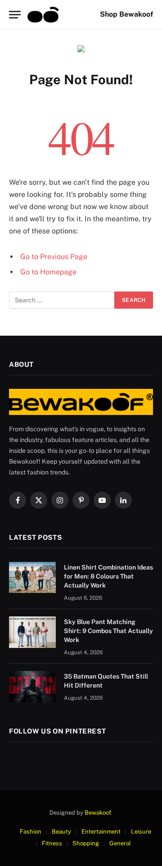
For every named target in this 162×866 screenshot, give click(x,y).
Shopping (85, 843)
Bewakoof (98, 812)
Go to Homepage (48, 272)
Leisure (141, 831)
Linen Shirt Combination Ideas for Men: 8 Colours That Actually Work (108, 576)
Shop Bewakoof (126, 14)
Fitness (52, 843)
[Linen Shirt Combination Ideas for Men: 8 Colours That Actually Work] (32, 577)
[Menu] (15, 15)
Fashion (30, 831)
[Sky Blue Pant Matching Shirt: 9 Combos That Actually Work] (32, 631)
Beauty (61, 831)
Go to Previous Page (53, 256)
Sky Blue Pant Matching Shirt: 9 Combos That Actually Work (108, 630)
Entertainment (101, 831)
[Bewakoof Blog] (43, 14)
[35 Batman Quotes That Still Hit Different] (32, 686)
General (120, 843)
